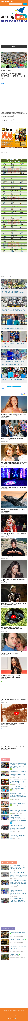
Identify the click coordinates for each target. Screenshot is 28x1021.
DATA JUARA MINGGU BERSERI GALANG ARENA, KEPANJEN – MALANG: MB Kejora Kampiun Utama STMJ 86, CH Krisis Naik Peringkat (13, 310)
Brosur (15, 1010)
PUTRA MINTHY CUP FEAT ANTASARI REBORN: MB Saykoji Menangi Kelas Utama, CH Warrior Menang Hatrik (17, 828)
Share (2, 83)
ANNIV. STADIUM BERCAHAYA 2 (17, 939)
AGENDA (7, 2)
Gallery (17, 1016)
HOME (2, 2)
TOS (16, 1013)
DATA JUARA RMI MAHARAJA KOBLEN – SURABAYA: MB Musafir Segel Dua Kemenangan (13, 291)
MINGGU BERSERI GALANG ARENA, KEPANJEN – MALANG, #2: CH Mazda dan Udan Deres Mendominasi (18, 781)
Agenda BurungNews (9, 1013)
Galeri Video (21, 1010)
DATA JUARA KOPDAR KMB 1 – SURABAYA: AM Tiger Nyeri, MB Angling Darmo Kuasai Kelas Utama (18, 835)
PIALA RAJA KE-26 (14, 954)
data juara (9, 386)
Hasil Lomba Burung (9, 1010)
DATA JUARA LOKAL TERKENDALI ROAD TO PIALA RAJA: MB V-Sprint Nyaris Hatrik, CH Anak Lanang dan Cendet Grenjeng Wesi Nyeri (18, 883)
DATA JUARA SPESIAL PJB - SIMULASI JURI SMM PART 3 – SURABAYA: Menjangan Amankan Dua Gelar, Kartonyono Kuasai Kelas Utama (13, 363)
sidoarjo (19, 386)
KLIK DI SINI (18, 123)
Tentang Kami (20, 1013)
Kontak (20, 1016)
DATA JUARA (12, 81)
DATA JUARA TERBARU (9, 862)
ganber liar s (14, 386)
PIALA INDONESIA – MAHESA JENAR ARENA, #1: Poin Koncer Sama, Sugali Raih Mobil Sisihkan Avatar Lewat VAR (18, 774)
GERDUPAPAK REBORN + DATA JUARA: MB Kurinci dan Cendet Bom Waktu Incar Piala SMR (14, 327)
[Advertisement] (14, 34)
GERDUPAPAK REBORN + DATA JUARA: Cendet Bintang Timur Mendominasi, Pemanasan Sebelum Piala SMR (13, 345)
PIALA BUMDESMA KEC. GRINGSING (18, 932)
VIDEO (11, 2)
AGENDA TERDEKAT (8, 929)
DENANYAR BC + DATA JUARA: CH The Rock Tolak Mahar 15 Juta (18, 787)
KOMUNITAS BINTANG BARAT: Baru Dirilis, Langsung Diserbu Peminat (18, 802)
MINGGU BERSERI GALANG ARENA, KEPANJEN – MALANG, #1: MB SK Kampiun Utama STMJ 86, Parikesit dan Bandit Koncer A (18, 765)
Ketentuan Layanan (10, 1016)
